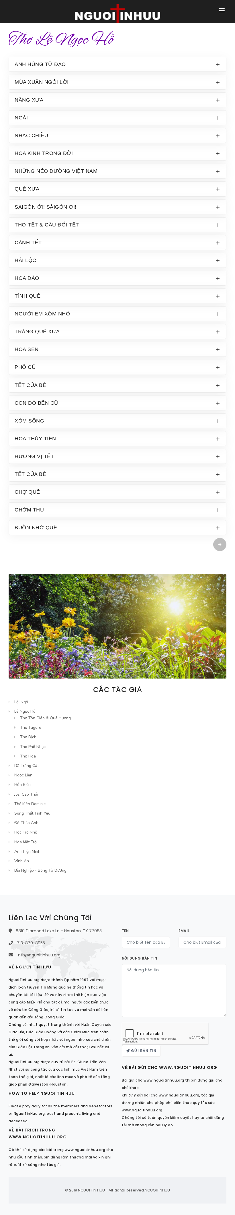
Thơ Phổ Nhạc (33, 746)
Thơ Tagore (30, 727)
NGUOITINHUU (157, 1190)
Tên (125, 930)
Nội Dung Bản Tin (139, 958)
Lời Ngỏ (21, 702)
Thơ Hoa (28, 756)
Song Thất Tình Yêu (32, 813)
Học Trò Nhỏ (25, 832)
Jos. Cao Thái (26, 794)
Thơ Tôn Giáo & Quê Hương (45, 718)
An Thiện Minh (27, 851)
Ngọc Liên (23, 775)
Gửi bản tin (143, 1050)
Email (184, 930)
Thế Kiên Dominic (30, 804)
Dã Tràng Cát (26, 765)
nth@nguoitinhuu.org (39, 955)
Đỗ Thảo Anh (26, 822)
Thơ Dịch (28, 737)
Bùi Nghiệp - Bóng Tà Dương (40, 870)
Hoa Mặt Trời (26, 842)
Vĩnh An (21, 861)
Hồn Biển (22, 784)
